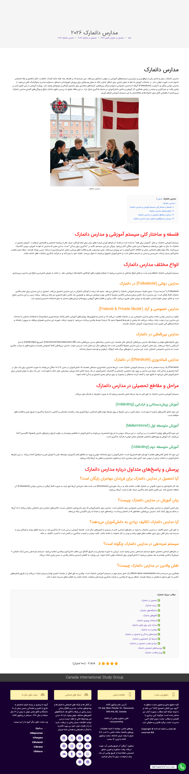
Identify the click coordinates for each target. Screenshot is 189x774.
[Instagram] (71, 746)
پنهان (159, 199)
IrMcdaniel (37, 742)
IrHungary (38, 737)
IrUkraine (38, 747)
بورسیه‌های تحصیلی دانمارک (150, 648)
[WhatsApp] (87, 754)
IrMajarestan (36, 733)
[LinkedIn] (63, 738)
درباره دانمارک (151, 605)
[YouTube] (87, 746)
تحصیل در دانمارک (149, 600)
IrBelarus (38, 751)
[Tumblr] (71, 754)
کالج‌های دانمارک (150, 615)
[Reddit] (87, 762)
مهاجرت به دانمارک (149, 629)
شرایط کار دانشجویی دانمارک (144, 639)
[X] (71, 738)
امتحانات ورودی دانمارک (147, 620)
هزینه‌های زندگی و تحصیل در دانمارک (141, 634)
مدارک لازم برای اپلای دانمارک (144, 625)
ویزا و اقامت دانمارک (153, 652)
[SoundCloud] (63, 754)
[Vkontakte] (79, 754)
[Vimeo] (79, 746)
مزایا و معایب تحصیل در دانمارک (143, 643)
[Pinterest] (63, 746)
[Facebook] (79, 738)
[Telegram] (79, 762)
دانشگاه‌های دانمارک (148, 610)
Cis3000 (39, 728)
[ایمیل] (87, 738)
